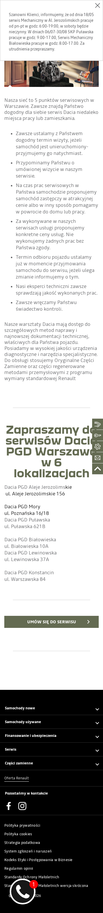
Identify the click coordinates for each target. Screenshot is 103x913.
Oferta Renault (16, 778)
